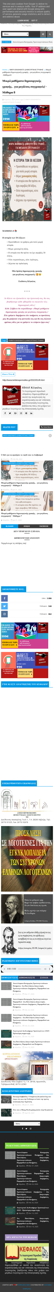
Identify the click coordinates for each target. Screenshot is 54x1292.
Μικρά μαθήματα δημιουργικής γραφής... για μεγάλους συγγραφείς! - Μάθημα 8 (24, 484)
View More (47, 427)
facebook (44, 526)
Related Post (9, 427)
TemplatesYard (24, 1285)
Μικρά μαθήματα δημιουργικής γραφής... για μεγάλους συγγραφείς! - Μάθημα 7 (24, 514)
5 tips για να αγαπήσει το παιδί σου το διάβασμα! (22, 455)
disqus (27, 526)
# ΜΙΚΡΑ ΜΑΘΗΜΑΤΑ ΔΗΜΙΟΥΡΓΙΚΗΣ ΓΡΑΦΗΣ (26, 340)
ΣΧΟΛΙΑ (44, 978)
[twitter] (26, 1128)
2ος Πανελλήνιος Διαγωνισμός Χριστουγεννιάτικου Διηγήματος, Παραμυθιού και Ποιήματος (33, 1221)
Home (4, 69)
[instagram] (30, 1128)
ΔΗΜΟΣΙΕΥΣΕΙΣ (9, 978)
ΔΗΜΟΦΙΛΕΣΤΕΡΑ (27, 978)
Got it (34, 21)
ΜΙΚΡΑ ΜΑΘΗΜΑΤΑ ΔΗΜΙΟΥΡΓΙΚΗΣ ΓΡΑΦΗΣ (26, 69)
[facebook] (22, 1128)
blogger (9, 526)
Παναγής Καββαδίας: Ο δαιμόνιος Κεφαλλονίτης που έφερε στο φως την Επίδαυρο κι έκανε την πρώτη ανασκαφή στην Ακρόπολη (32, 1099)
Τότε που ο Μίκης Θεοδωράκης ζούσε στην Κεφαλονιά (33, 1110)
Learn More (23, 21)
